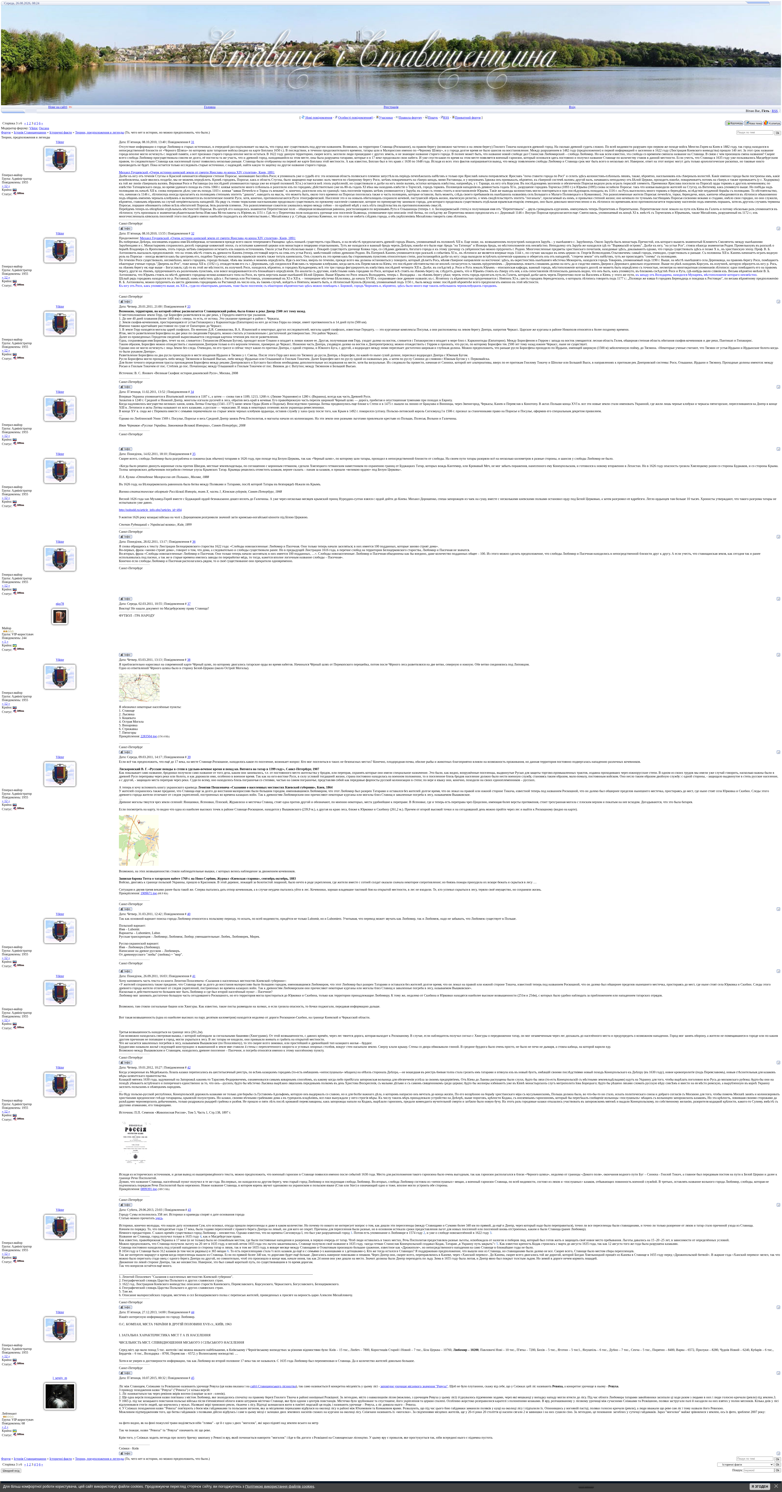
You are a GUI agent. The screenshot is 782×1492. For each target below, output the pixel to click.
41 (194, 976)
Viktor (33, 128)
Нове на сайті (57, 107)
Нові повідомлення (318, 117)
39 (189, 757)
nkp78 (60, 603)
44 (192, 1312)
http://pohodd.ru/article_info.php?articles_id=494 (150, 510)
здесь (159, 1218)
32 (192, 233)
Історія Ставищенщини (30, 132)
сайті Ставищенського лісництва (273, 1386)
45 (192, 1378)
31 (192, 142)
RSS (775, 111)
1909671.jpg (149, 893)
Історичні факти (60, 132)
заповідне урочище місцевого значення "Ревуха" (414, 1386)
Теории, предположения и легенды (99, 132)
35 (194, 454)
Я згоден (760, 1486)
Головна (209, 107)
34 (192, 392)
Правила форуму (410, 117)
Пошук (433, 117)
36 (194, 541)
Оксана (44, 128)
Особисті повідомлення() (355, 117)
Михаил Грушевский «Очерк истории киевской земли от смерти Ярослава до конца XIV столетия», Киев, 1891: (197, 172)
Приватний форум (468, 117)
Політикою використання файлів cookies (279, 1486)
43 (189, 1209)
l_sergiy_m (60, 1378)
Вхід (572, 107)
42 (189, 1067)
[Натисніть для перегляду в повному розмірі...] (139, 700)
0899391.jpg (149, 1189)
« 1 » (5, 641)
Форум (6, 132)
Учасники (386, 117)
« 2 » (5, 1427)
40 (188, 914)
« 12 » (6, 186)
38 (188, 659)
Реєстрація (391, 107)
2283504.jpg (149, 736)
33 (188, 306)
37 (189, 603)
